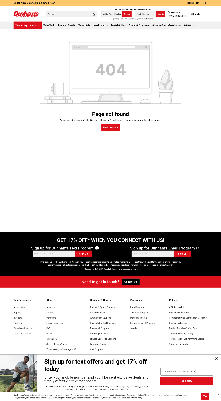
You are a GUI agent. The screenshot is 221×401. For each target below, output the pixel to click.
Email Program (137, 307)
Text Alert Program (139, 312)
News (49, 333)
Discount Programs (139, 318)
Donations (51, 318)
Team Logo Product (23, 333)
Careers (50, 312)
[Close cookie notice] (218, 394)
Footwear (18, 323)
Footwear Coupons (99, 344)
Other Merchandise (23, 328)
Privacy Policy (133, 19)
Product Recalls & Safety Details (184, 328)
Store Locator (52, 339)
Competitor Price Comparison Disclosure (188, 318)
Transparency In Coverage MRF (61, 349)
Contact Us (130, 281)
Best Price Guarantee (179, 312)
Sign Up (127, 14)
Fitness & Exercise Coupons (103, 339)
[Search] (93, 14)
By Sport (18, 318)
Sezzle (133, 328)
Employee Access (54, 323)
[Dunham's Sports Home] (26, 14)
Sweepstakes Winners (57, 344)
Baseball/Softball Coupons (103, 323)
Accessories (19, 307)
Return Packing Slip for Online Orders (186, 339)
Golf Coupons (96, 349)
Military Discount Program (142, 323)
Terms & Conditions (148, 19)
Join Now (187, 380)
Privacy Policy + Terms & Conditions (113, 389)
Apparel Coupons (98, 312)
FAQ (48, 328)
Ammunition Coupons (100, 318)
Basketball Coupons (99, 328)
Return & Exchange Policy (181, 333)
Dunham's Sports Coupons (102, 307)
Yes (205, 396)
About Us (50, 307)
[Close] (216, 359)
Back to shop (110, 127)
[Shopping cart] (205, 14)
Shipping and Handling (179, 344)
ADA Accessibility (177, 307)
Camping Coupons (99, 333)
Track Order (193, 3)
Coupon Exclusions (178, 323)
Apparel (17, 312)
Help (204, 3)
